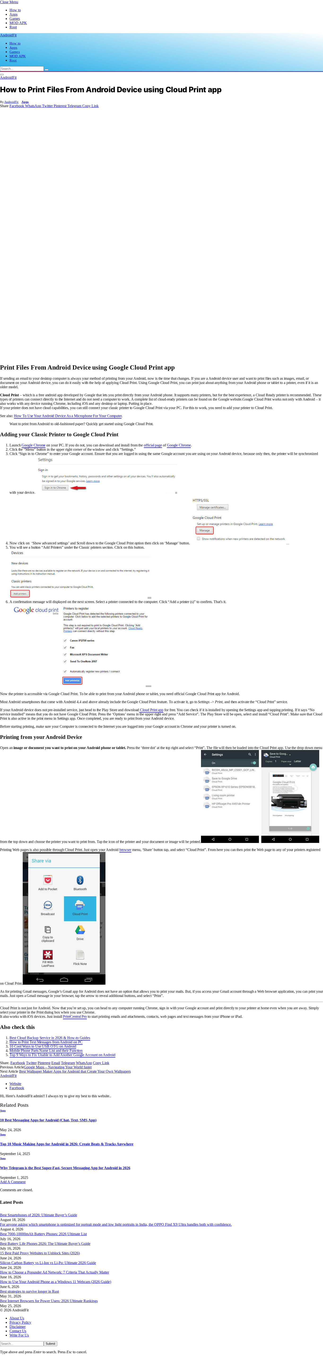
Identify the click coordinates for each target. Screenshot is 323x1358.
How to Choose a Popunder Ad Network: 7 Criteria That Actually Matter (54, 1272)
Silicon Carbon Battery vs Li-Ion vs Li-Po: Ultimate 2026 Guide (48, 1263)
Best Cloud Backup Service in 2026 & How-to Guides (49, 1038)
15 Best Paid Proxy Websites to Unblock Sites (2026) (40, 1253)
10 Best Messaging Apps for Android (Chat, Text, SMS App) (48, 1120)
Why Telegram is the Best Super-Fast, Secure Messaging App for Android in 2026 (65, 1168)
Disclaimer (17, 1327)
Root (13, 27)
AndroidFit (11, 102)
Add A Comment (13, 1182)
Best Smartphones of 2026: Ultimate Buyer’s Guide (38, 1215)
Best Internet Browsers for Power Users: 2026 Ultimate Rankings (49, 1301)
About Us (16, 1318)
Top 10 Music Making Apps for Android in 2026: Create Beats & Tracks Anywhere (66, 1144)
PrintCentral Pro (75, 1016)
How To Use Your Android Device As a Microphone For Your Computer (68, 416)
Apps (13, 14)
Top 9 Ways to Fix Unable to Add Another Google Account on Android (62, 1055)
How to (15, 10)
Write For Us (19, 1335)
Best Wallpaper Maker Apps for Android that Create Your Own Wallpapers (75, 1071)
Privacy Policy (20, 1322)
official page (153, 445)
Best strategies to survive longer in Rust (29, 1291)
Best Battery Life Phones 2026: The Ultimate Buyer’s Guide (45, 1244)
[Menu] (2, 74)
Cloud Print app (151, 710)
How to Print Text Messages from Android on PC (46, 1042)
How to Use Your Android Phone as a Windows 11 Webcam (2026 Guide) (55, 1282)
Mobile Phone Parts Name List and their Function (46, 1051)
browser (125, 850)
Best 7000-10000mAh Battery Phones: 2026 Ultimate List (43, 1234)
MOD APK (18, 23)
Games (14, 19)
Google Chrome (33, 445)
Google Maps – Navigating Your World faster (58, 1067)
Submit (50, 1343)
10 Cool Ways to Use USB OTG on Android (42, 1046)
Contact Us (17, 1331)
